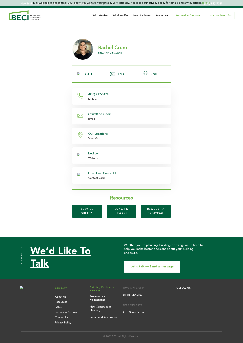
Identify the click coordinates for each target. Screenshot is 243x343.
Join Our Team (142, 15)
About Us (60, 297)
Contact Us (61, 317)
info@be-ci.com (133, 312)
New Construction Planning (101, 309)
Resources (162, 15)
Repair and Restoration (104, 317)
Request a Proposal (66, 312)
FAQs (58, 307)
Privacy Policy (63, 322)
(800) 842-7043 (133, 295)
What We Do (120, 15)
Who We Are (100, 15)
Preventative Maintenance (97, 298)
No (208, 3)
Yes (204, 3)
